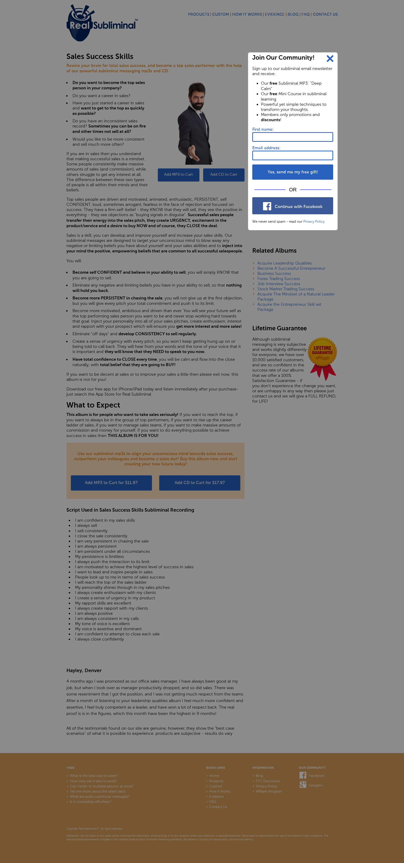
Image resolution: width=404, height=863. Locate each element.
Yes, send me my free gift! (293, 172)
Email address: (266, 148)
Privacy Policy (314, 221)
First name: (263, 129)
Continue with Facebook (298, 207)
